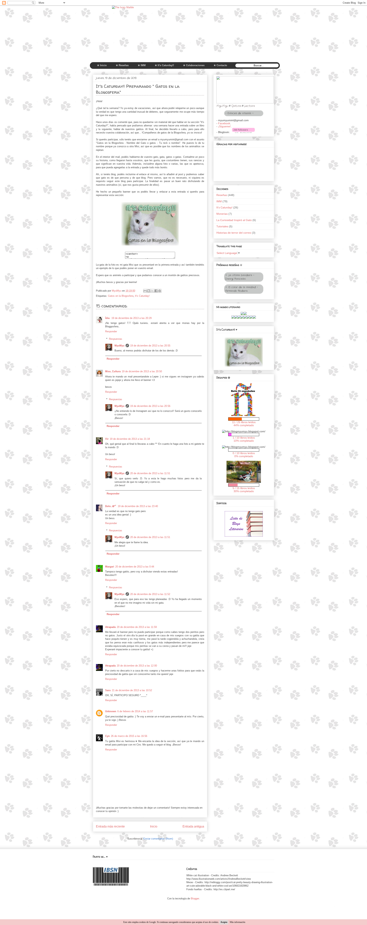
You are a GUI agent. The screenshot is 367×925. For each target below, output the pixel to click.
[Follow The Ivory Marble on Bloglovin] (243, 132)
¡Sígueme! (224, 126)
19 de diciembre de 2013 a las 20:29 (131, 318)
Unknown (110, 711)
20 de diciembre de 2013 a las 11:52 (150, 594)
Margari (109, 566)
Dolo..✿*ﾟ (111, 506)
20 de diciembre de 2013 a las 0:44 (134, 566)
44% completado (244, 425)
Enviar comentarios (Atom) (158, 838)
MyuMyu (119, 345)
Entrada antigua (193, 826)
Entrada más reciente (110, 826)
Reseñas (221, 195)
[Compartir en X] (152, 291)
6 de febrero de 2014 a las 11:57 (135, 711)
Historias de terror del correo (233, 232)
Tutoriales (222, 226)
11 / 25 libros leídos (244, 422)
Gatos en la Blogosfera (120, 295)
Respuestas (115, 338)
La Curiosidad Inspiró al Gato (234, 220)
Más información (237, 922)
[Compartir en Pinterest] (160, 291)
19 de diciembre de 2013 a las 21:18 (130, 438)
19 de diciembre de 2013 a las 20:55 (150, 345)
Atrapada (110, 627)
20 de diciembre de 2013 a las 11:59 (137, 627)
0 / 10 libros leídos (244, 453)
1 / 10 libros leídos (244, 437)
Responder (111, 331)
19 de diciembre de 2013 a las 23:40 (138, 506)
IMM (219, 201)
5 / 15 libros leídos (244, 488)
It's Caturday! (142, 295)
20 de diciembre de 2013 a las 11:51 (150, 473)
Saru (108, 690)
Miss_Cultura (113, 371)
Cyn (107, 736)
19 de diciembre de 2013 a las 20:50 (142, 371)
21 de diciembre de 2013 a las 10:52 (132, 690)
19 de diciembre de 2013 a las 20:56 (150, 406)
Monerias (222, 213)
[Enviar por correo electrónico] (145, 291)
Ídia (107, 318)
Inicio (153, 826)
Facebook (224, 123)
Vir (107, 438)
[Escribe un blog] (149, 291)
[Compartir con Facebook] (156, 291)
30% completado (244, 491)
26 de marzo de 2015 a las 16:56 (129, 736)
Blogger (195, 898)
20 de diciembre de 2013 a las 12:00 (137, 665)
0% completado (243, 456)
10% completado (244, 440)
